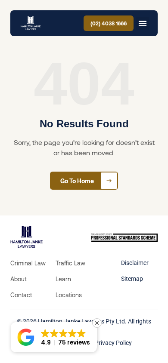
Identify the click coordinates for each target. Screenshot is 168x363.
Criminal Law (28, 263)
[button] (142, 23)
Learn (63, 279)
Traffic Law (70, 263)
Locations (69, 294)
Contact (21, 294)
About (18, 279)
